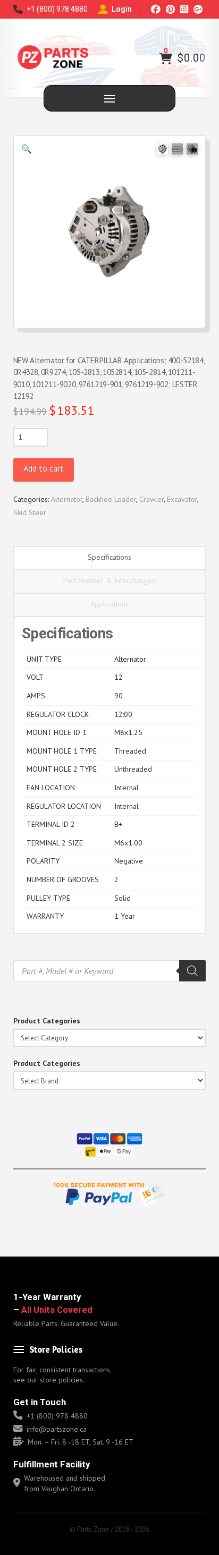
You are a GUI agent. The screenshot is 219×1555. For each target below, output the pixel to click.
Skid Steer (29, 512)
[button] (166, 58)
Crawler (151, 499)
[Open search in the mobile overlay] (109, 970)
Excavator (182, 499)
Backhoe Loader (111, 499)
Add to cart (43, 468)
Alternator (66, 499)
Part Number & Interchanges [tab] (109, 580)
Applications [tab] (109, 604)
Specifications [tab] (109, 557)
